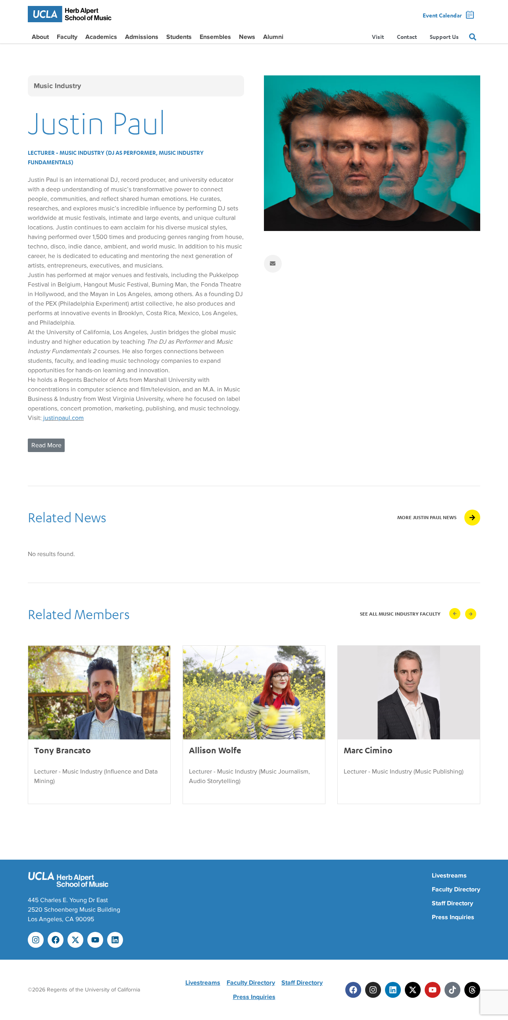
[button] (454, 613)
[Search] (472, 36)
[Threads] (472, 990)
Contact (407, 36)
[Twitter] (413, 990)
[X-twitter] (75, 940)
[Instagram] (36, 940)
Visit (378, 36)
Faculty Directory (456, 889)
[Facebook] (56, 940)
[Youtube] (95, 940)
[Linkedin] (115, 940)
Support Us (444, 36)
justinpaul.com (63, 418)
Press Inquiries (453, 917)
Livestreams (449, 876)
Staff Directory (452, 903)
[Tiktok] (452, 990)
